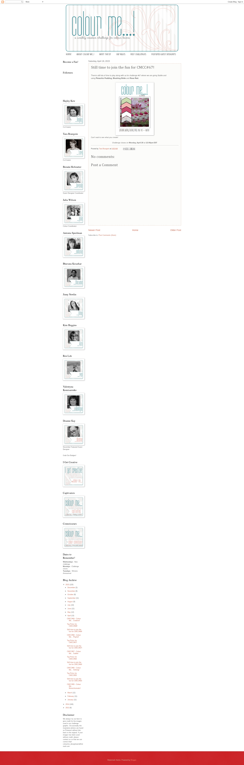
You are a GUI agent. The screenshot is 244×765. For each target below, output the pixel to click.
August (70, 602)
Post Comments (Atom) (107, 235)
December (71, 587)
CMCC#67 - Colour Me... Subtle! (74, 652)
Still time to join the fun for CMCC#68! (74, 630)
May (69, 612)
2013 (68, 708)
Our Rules (120, 54)
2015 (68, 585)
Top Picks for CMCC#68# (72, 625)
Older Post (175, 230)
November (71, 591)
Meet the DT (105, 54)
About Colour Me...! (85, 54)
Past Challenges (138, 54)
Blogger (133, 760)
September (71, 598)
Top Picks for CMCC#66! (72, 658)
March (70, 693)
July (69, 605)
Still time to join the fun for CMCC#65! (74, 680)
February (70, 696)
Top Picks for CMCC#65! (72, 674)
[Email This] (124, 149)
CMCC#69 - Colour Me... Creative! (74, 619)
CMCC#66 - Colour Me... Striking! (74, 669)
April (69, 616)
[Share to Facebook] (131, 149)
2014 (68, 704)
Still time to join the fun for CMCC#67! (74, 647)
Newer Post (94, 230)
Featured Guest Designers (163, 54)
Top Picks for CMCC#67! (72, 641)
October (70, 594)
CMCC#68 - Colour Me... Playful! (74, 636)
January (70, 700)
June (69, 609)
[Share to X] (129, 149)
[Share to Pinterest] (134, 149)
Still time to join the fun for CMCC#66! (74, 663)
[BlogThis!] (126, 149)
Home (68, 54)
